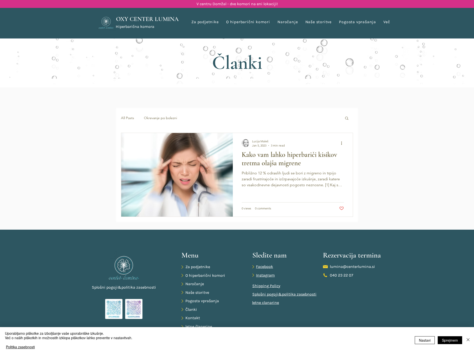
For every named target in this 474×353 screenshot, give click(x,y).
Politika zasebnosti (20, 346)
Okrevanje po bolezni (160, 118)
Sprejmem (450, 340)
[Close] (468, 340)
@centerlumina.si (359, 266)
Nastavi (425, 340)
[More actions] (343, 143)
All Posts (127, 118)
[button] (387, 22)
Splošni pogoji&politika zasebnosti (124, 287)
